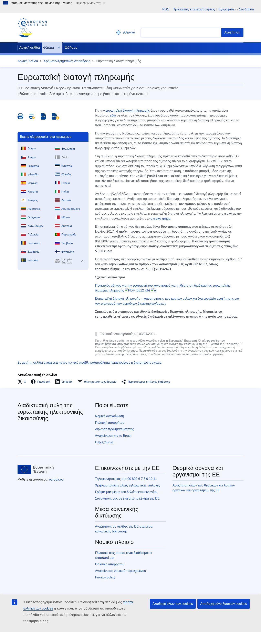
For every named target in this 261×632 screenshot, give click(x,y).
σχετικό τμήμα (160, 218)
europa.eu (56, 479)
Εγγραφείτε (226, 9)
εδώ (113, 115)
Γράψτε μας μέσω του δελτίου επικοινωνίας (126, 492)
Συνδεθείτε (246, 9)
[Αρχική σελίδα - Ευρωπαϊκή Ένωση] (36, 469)
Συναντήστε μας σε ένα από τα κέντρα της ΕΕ (127, 498)
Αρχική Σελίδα (28, 61)
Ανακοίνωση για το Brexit (113, 435)
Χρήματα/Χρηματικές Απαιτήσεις (67, 61)
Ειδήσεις (71, 47)
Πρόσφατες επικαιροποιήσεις (194, 9)
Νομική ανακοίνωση (109, 416)
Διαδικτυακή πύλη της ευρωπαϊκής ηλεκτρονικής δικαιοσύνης (50, 411)
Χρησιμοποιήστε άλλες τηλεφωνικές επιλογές (127, 485)
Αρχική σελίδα (29, 47)
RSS (165, 9)
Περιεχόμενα (104, 442)
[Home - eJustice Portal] (32, 27)
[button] (23, 381)
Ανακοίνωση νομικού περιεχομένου (120, 571)
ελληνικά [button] (129, 32)
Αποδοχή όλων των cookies (173, 603)
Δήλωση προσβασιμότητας (114, 429)
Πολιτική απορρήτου (109, 422)
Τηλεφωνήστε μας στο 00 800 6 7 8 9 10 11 (126, 479)
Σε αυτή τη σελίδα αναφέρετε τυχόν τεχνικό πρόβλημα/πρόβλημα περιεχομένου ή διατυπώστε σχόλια (89, 362)
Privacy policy (105, 577)
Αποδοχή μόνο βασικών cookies (223, 603)
